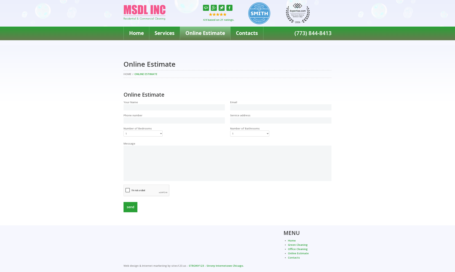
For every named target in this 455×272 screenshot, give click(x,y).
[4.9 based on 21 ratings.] (218, 15)
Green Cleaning (298, 244)
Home (136, 33)
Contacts (247, 33)
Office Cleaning (298, 249)
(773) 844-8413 (313, 33)
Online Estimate (205, 33)
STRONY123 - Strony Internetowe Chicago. (216, 265)
